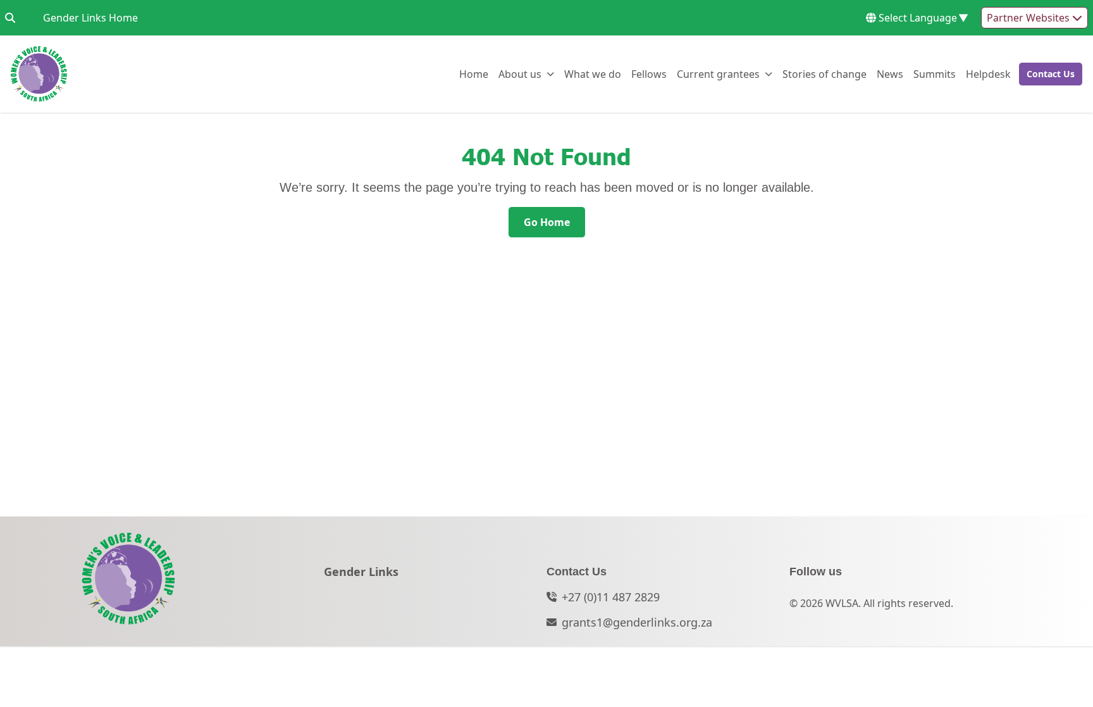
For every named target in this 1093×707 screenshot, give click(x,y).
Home (473, 73)
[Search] (10, 17)
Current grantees (718, 73)
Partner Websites (1029, 18)
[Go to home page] (39, 74)
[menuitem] (473, 74)
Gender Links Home (90, 17)
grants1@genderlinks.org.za (637, 622)
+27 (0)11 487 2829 (611, 596)
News (890, 73)
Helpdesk (988, 73)
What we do (592, 73)
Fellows (649, 73)
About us (519, 73)
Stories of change (824, 73)
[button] (1047, 74)
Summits (934, 73)
